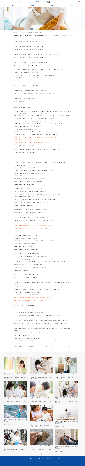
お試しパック (34, 332)
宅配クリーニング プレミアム (66, 35)
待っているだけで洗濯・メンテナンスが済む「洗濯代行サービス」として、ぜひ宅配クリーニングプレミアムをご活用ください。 (37, 340)
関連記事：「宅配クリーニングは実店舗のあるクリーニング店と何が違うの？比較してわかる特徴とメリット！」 (34, 225)
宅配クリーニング (18, 32)
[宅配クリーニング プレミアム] (41, 3)
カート (72, 5)
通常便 (35, 458)
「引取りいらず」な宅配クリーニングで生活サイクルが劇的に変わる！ (25, 346)
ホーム (13, 5)
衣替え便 (39, 458)
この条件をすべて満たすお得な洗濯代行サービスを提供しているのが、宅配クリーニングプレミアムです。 (33, 297)
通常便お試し (33, 5)
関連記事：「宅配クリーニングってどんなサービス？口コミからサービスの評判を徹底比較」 (31, 142)
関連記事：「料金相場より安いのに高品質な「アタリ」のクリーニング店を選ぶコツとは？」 (31, 300)
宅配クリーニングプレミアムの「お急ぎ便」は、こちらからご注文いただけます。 (29, 223)
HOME (15, 32)
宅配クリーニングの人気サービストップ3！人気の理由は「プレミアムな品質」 (58, 346)
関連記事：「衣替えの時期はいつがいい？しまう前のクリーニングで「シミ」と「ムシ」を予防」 (31, 228)
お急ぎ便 (52, 5)
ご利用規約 (58, 458)
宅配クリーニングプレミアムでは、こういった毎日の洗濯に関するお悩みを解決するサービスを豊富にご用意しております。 (36, 137)
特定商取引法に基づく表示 (50, 458)
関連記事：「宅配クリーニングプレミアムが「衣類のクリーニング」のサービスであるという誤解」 (32, 139)
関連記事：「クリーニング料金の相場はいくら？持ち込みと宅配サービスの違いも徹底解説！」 (31, 302)
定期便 (43, 458)
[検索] (18, 2)
